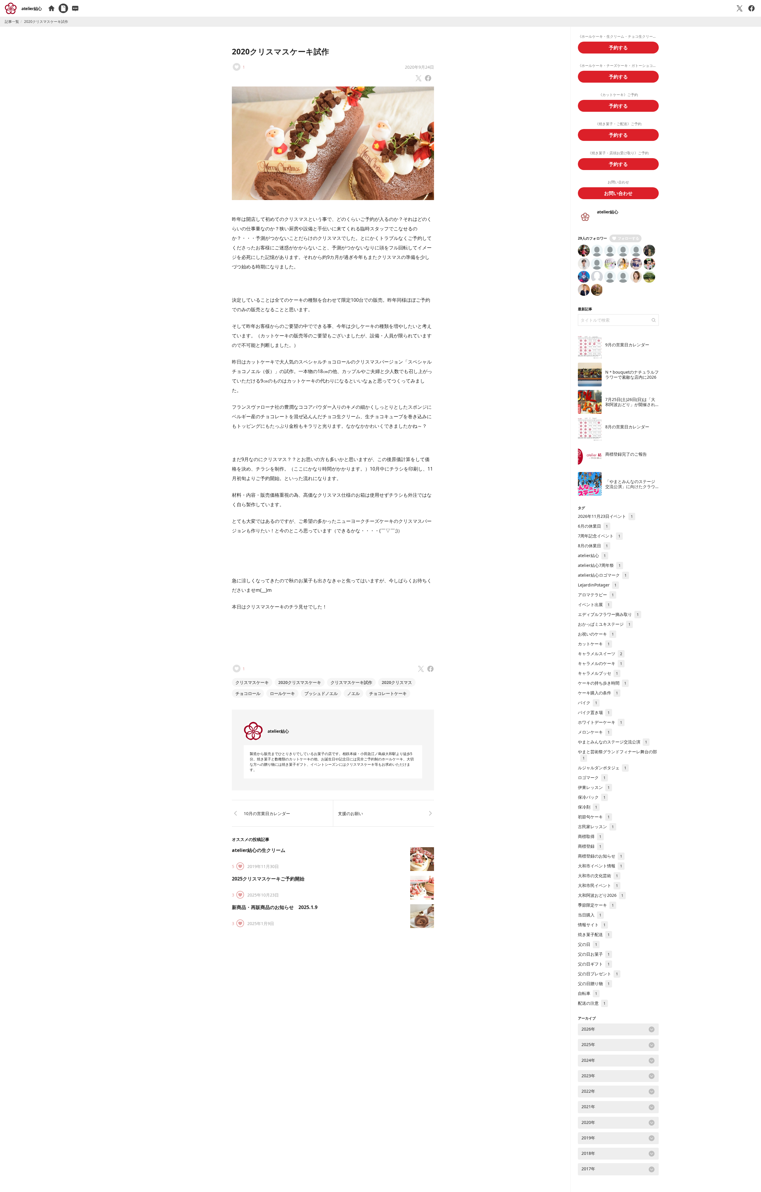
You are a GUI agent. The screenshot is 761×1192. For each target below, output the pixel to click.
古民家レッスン (596, 826)
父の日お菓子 (594, 954)
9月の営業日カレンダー (627, 344)
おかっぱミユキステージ (604, 624)
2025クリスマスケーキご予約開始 (268, 878)
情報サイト (592, 924)
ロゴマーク (592, 777)
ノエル (353, 693)
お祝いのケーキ (596, 634)
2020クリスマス (397, 682)
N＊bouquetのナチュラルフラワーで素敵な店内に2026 (632, 374)
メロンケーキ (594, 732)
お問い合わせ (618, 193)
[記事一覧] (63, 8)
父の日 (587, 944)
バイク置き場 (594, 712)
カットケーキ (594, 644)
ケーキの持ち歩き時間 (602, 683)
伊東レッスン (594, 787)
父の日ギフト (594, 964)
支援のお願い (350, 813)
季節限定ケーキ (596, 905)
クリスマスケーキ (252, 682)
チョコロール (247, 693)
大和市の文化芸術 (598, 875)
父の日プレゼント (598, 973)
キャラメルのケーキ (600, 663)
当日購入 (589, 915)
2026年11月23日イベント (605, 516)
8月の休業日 (593, 545)
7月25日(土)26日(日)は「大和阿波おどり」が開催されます (630, 405)
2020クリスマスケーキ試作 (280, 51)
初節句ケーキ (594, 817)
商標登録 (589, 846)
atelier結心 (31, 8)
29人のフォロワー (592, 238)
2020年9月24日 (419, 67)
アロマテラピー (596, 594)
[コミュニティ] (75, 8)
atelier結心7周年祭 (599, 565)
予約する (618, 47)
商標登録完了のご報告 (626, 454)
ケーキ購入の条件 (598, 693)
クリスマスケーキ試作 (351, 682)
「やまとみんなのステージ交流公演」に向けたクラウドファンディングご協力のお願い (630, 489)
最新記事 (585, 309)
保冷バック (592, 797)
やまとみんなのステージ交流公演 (612, 742)
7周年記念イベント (599, 536)
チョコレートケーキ (388, 693)
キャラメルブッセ (598, 673)
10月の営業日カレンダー (267, 813)
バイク (587, 702)
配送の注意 (592, 1003)
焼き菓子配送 (594, 934)
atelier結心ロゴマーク (602, 575)
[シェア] (751, 8)
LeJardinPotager (597, 585)
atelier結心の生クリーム (258, 850)
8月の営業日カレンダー (627, 427)
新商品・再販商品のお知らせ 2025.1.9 (274, 907)
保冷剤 (587, 807)
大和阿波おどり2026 (600, 895)
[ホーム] (51, 8)
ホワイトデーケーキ (600, 722)
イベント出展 (594, 604)
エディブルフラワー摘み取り (608, 614)
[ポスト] (739, 8)
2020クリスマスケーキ (299, 682)
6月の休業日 (593, 526)
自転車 (587, 993)
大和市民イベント (598, 885)
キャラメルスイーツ (600, 653)
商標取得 (589, 836)
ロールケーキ (282, 693)
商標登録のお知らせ (600, 856)
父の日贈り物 (594, 983)
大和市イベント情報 (600, 866)
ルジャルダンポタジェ (602, 767)
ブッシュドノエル (321, 693)
